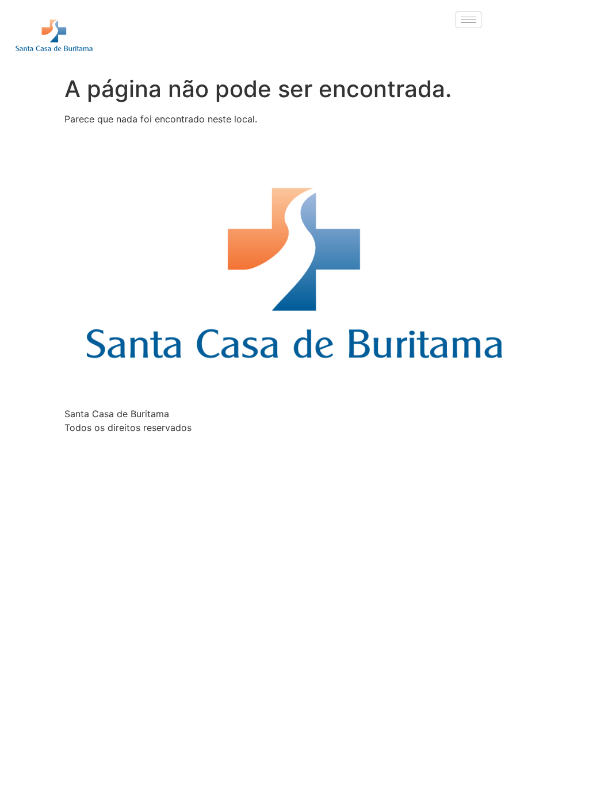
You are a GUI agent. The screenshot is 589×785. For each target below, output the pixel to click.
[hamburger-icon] (468, 19)
